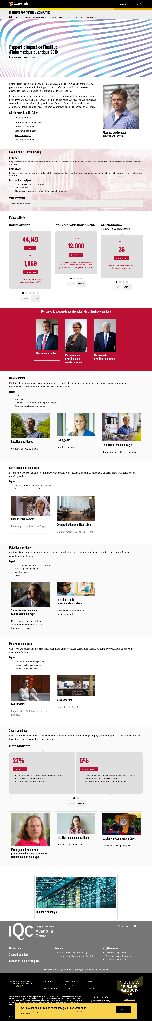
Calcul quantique (23, 117)
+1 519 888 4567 (18, 986)
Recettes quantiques (22, 441)
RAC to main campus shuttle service (118, 956)
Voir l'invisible (18, 704)
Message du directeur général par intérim (114, 134)
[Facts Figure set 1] (23, 293)
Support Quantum (18, 954)
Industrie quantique (24, 139)
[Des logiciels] (76, 424)
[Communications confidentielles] (76, 508)
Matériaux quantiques (25, 130)
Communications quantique (28, 122)
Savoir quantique (23, 135)
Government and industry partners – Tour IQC (76, 956)
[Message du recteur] (47, 334)
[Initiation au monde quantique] (76, 823)
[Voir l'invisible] (30, 688)
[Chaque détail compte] (30, 506)
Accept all (123, 1009)
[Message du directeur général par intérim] (121, 106)
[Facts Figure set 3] (30, 293)
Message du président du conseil (105, 357)
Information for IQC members (116, 952)
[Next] (35, 298)
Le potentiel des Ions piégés (117, 445)
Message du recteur (47, 353)
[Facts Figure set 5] (37, 293)
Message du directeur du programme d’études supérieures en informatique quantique (29, 853)
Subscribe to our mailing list (24, 961)
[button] (124, 4)
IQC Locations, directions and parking (73, 952)
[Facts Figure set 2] (27, 293)
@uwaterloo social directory (100, 1001)
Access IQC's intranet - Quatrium (117, 959)
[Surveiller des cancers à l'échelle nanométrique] (30, 594)
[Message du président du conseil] (105, 335)
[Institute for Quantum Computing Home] (10, 17)
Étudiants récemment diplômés (119, 838)
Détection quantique (24, 126)
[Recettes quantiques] (30, 425)
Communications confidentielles (74, 525)
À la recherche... (66, 700)
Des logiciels (63, 440)
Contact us (15, 948)
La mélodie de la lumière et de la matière (69, 601)
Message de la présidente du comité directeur (74, 358)
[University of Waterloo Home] (18, 4)
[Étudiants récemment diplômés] (121, 824)
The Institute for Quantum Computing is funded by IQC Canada (76, 969)
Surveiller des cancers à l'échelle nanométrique (24, 612)
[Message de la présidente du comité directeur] (76, 335)
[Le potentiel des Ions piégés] (121, 427)
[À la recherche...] (76, 686)
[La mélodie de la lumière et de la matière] (76, 589)
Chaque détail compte (22, 519)
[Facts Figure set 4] (34, 293)
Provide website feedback (115, 963)
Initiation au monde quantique (73, 838)
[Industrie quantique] (76, 893)
